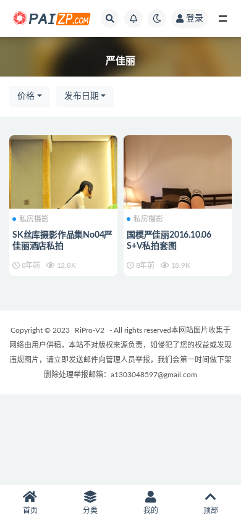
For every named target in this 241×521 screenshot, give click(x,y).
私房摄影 (34, 219)
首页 (30, 510)
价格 (26, 96)
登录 (194, 18)
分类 (90, 510)
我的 (150, 510)
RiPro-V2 (89, 330)
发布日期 (81, 96)
